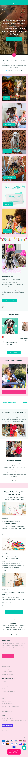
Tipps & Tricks (5, 686)
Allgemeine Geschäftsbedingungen (11, 706)
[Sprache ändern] (5, 9)
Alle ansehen (14, 352)
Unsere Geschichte (6, 683)
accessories (5, 589)
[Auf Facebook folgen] (2, 730)
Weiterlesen (5, 534)
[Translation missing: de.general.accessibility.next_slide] (16, 326)
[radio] (3, 307)
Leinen (7, 151)
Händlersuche (5, 689)
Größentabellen (6, 666)
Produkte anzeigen (14, 391)
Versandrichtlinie (6, 701)
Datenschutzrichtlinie (7, 708)
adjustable (5, 518)
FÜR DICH (8, 204)
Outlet (7, 230)
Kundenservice (10, 625)
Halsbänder (9, 124)
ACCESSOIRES (9, 177)
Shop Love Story (9, 300)
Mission (4, 681)
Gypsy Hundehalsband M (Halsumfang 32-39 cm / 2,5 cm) (10, 343)
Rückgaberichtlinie (7, 703)
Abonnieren (8, 656)
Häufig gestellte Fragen (8, 674)
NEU (6, 97)
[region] (14, 30)
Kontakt (4, 664)
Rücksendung (5, 669)
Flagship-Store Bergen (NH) (9, 691)
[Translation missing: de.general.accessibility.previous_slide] (3, 326)
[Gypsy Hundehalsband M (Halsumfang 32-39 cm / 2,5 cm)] (10, 326)
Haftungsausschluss (7, 711)
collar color (5, 553)
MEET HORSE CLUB (14, 39)
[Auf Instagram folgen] (6, 730)
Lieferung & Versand (7, 671)
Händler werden (6, 694)
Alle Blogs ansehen (14, 612)
